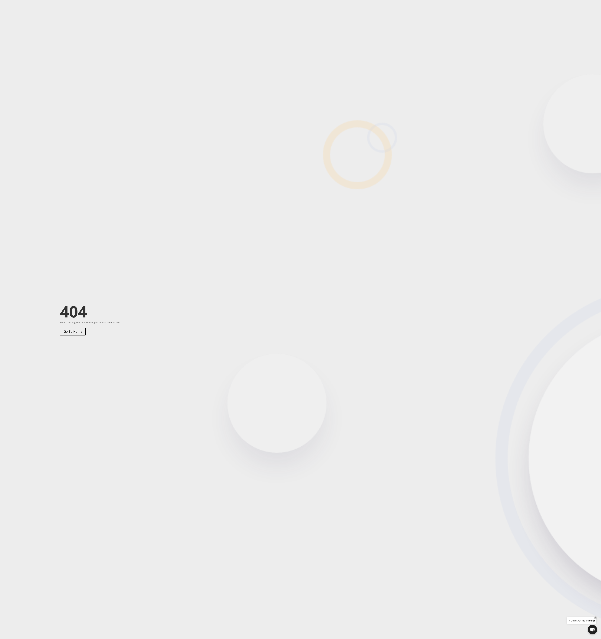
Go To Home (73, 331)
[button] (592, 629)
